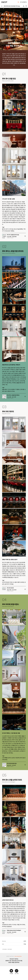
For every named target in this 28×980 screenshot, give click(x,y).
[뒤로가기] (2, 6)
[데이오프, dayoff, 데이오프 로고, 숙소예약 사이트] (4, 2)
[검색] (18, 2)
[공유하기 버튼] (24, 6)
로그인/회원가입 (23, 2)
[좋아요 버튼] (26, 6)
